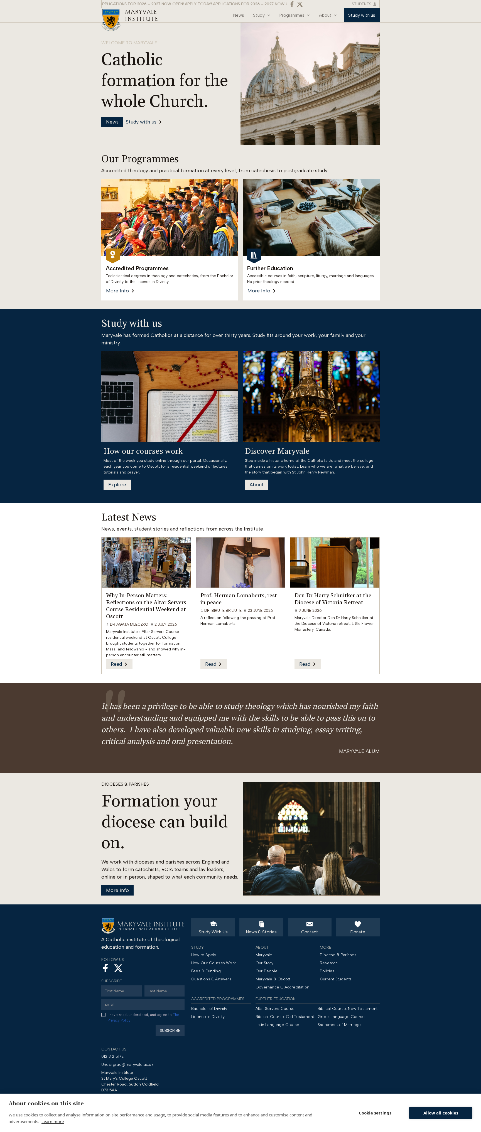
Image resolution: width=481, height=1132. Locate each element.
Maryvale (264, 955)
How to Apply (203, 955)
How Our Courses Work (213, 963)
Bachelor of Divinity (209, 1008)
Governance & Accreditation (282, 987)
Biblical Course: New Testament (347, 1008)
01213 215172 (112, 1056)
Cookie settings (375, 1113)
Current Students (336, 979)
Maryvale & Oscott (273, 979)
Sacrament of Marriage (339, 1024)
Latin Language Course (277, 1024)
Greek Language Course (341, 1016)
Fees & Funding (206, 971)
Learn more (52, 1121)
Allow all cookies (440, 1113)
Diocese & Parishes (338, 955)
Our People (267, 971)
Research (329, 963)
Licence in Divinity (208, 1016)
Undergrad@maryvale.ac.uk (127, 1064)
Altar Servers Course (275, 1008)
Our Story (264, 963)
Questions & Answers (211, 979)
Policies (327, 971)
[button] (262, 15)
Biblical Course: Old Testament (285, 1016)
